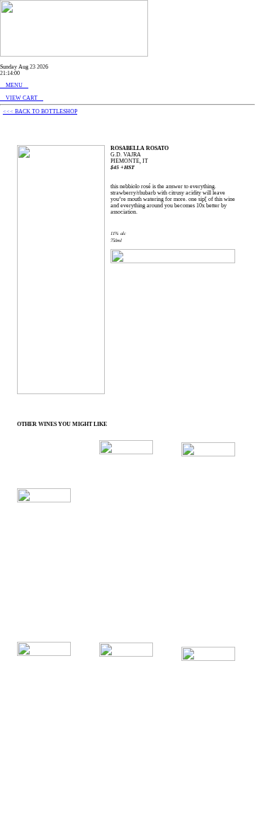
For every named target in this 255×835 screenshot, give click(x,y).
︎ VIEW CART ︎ (21, 98)
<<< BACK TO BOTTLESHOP (40, 111)
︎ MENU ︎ (14, 85)
